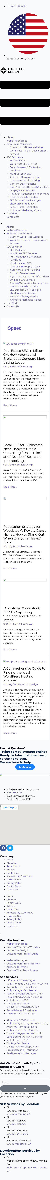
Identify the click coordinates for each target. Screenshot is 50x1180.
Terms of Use (14, 879)
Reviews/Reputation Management (29, 193)
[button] (25, 105)
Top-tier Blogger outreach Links (25, 993)
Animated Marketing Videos (25, 210)
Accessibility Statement (20, 876)
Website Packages (17, 140)
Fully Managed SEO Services (25, 167)
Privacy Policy (14, 883)
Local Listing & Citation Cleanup (25, 997)
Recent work (14, 866)
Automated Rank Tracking (25, 180)
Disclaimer (13, 889)
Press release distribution (24, 197)
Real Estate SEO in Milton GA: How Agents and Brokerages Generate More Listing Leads (24, 356)
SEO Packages (18, 160)
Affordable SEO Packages (21, 980)
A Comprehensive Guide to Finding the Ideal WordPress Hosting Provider (24, 674)
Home (10, 859)
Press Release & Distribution (22, 1010)
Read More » (10, 405)
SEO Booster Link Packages (25, 200)
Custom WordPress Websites (26, 147)
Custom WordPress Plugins (22, 953)
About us (12, 863)
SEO (5, 366)
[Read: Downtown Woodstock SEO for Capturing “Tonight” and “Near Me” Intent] (25, 590)
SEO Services (14, 157)
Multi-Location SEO (21, 173)
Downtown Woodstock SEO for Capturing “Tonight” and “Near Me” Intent (22, 614)
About (10, 137)
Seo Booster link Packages (21, 1013)
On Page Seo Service (18, 1003)
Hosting (7, 684)
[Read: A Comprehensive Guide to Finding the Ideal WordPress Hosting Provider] (24, 661)
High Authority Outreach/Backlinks (29, 187)
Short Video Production (23, 203)
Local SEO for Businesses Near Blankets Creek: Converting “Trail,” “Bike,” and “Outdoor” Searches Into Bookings (22, 453)
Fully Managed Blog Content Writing (27, 983)
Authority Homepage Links (25, 177)
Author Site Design (17, 950)
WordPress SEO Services (23, 164)
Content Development (23, 183)
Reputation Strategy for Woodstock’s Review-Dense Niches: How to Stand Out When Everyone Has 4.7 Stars (24, 534)
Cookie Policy (14, 886)
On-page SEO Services (22, 190)
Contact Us (13, 217)
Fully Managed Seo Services (22, 990)
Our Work (12, 213)
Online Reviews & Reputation (23, 1007)
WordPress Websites (18, 144)
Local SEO (15, 170)
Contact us (13, 873)
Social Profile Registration (24, 207)
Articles (11, 869)
